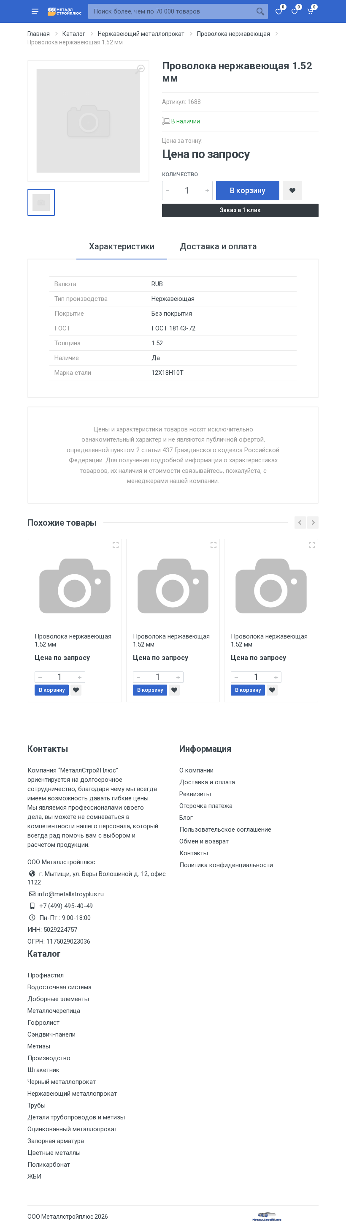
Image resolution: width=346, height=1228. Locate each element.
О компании (196, 770)
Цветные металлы (54, 1153)
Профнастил (45, 975)
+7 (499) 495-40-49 (66, 906)
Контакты (193, 853)
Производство (48, 1058)
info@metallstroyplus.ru (71, 894)
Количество (180, 174)
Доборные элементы (58, 999)
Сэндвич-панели (51, 1034)
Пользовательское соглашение (225, 829)
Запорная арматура (55, 1141)
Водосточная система (59, 987)
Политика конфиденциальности (226, 865)
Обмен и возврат (204, 841)
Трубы (36, 1105)
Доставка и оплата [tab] (218, 246)
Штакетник (43, 1070)
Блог (186, 817)
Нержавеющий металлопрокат (72, 1093)
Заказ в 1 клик (240, 210)
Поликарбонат (48, 1164)
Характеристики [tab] (121, 246)
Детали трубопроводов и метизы (76, 1117)
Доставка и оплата (207, 782)
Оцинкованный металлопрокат (72, 1129)
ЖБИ (34, 1176)
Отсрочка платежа (205, 806)
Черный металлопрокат (61, 1082)
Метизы (38, 1046)
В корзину (247, 190)
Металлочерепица (53, 1011)
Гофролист (43, 1022)
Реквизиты (195, 794)
